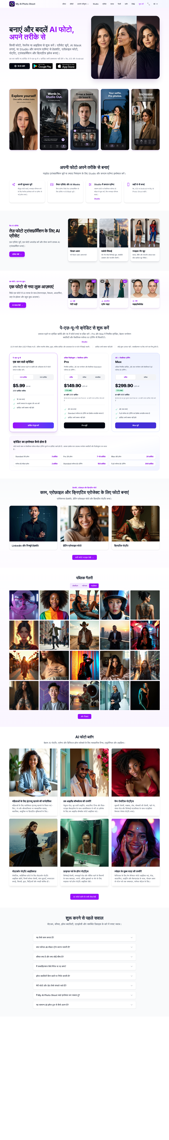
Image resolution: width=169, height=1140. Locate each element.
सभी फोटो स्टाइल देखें (84, 557)
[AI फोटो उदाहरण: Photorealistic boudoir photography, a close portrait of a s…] (114, 665)
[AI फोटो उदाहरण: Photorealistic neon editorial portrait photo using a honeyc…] (84, 665)
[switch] (148, 3)
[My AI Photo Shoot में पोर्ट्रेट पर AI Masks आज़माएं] (84, 119)
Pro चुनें (84, 425)
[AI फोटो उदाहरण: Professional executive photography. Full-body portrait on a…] (114, 695)
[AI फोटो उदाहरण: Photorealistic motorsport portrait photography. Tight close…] (114, 605)
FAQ (133, 4)
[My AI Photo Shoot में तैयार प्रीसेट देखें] (115, 119)
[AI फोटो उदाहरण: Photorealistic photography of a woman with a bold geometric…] (24, 695)
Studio (95, 4)
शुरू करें (141, 4)
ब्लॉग (126, 4)
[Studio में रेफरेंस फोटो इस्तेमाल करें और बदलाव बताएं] (54, 119)
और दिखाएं (84, 716)
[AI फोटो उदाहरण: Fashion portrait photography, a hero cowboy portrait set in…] (84, 635)
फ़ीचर (64, 4)
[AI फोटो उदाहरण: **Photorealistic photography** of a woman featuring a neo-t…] (145, 605)
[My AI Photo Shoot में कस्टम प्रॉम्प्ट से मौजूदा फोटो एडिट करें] (23, 119)
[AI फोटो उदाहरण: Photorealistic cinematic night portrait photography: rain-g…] (145, 635)
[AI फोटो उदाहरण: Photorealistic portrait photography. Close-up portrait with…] (54, 605)
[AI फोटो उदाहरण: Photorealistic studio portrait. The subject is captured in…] (145, 695)
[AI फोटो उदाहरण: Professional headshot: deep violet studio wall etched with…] (54, 695)
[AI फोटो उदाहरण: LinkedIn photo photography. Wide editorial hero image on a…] (114, 635)
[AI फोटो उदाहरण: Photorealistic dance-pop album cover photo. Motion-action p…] (24, 605)
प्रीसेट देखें (17, 254)
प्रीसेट (104, 4)
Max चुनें (136, 425)
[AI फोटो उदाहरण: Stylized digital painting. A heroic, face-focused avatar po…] (24, 635)
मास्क (112, 4)
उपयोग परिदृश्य (81, 4)
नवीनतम (84, 586)
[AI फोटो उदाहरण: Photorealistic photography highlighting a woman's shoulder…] (54, 665)
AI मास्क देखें (17, 305)
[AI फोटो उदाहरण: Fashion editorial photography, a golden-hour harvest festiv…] (24, 665)
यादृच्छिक (94, 586)
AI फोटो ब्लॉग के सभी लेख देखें (84, 897)
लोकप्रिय (75, 586)
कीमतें (71, 4)
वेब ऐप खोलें (21, 66)
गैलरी (119, 4)
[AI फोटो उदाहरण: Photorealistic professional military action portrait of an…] (84, 695)
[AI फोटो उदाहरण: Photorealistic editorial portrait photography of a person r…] (84, 605)
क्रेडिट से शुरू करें (33, 425)
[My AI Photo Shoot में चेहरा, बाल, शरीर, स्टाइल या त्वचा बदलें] (145, 119)
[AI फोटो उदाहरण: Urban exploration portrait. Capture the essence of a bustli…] (145, 665)
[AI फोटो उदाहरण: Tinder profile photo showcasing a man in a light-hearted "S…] (54, 635)
